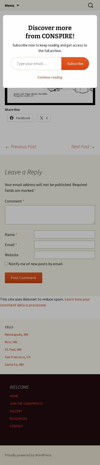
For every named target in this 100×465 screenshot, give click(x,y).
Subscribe (75, 63)
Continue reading (50, 77)
